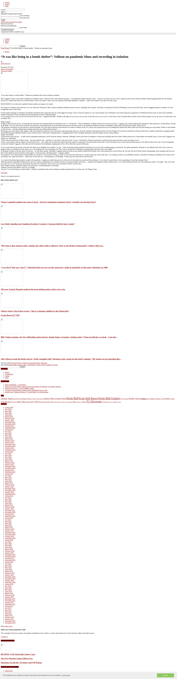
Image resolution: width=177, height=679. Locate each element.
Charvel (34, 399)
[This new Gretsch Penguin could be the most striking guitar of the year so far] (12, 285)
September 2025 (10, 428)
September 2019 (10, 560)
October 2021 (9, 514)
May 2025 (8, 435)
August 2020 (9, 540)
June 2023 (8, 477)
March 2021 (9, 527)
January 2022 (9, 509)
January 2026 (9, 420)
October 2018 (9, 580)
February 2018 (9, 595)
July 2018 (8, 586)
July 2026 (8, 409)
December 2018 (10, 577)
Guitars (7, 2)
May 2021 (8, 523)
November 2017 (10, 601)
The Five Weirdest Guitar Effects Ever (17, 658)
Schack (56, 402)
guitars (143, 398)
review (52, 402)
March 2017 (9, 615)
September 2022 (10, 494)
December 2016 (10, 621)
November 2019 (10, 556)
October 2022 (9, 492)
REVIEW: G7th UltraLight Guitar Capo (18, 654)
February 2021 (9, 529)
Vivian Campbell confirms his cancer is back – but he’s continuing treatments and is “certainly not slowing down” (48, 202)
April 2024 (8, 459)
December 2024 (10, 444)
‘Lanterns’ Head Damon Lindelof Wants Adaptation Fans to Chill (26, 390)
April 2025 (8, 437)
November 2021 (10, 512)
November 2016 (10, 623)
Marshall (7, 402)
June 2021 (8, 521)
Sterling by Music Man (66, 402)
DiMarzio (47, 399)
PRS (36, 402)
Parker (28, 402)
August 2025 (9, 429)
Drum (63, 398)
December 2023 (10, 466)
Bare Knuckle (17, 399)
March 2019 (9, 571)
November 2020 (10, 534)
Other (7, 6)
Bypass (29, 399)
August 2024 (9, 451)
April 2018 (8, 591)
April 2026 (8, 415)
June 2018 (8, 588)
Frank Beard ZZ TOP (10, 315)
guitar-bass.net (5, 63)
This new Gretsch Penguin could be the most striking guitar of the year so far (33, 289)
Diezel (41, 398)
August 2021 (9, 518)
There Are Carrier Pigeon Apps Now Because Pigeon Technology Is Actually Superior (33, 386)
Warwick (115, 402)
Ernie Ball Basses (88, 398)
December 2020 (10, 532)
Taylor (84, 402)
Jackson (157, 399)
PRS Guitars (42, 402)
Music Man (21, 402)
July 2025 (8, 431)
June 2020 (8, 543)
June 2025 (8, 433)
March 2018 (9, 593)
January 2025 (9, 442)
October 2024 (9, 448)
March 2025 (9, 439)
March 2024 (9, 461)
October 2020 (9, 536)
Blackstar (24, 399)
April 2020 (8, 547)
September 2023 (10, 472)
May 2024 (8, 457)
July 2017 (8, 608)
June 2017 (8, 610)
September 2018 (10, 582)
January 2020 (9, 553)
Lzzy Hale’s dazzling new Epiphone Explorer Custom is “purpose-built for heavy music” (38, 224)
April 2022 (8, 503)
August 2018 (9, 584)
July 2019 (8, 564)
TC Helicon (105, 402)
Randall (48, 402)
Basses (7, 4)
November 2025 (10, 424)
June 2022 (8, 499)
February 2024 (9, 463)
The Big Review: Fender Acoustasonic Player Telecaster (29, 363)
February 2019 (9, 573)
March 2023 (9, 483)
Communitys (9, 374)
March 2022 (9, 505)
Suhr (74, 402)
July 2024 (8, 453)
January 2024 (9, 464)
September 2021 (10, 516)
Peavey (32, 402)
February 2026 (9, 418)
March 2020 (9, 549)
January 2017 (9, 619)
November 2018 (10, 578)
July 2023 (8, 475)
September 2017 (10, 604)
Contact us (4, 636)
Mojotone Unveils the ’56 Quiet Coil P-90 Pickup (21, 663)
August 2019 (9, 562)
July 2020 (8, 542)
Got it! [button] (165, 675)
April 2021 (8, 525)
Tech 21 (110, 402)
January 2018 (9, 597)
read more (4, 173)
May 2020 (8, 545)
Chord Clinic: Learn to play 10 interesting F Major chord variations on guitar (33, 365)
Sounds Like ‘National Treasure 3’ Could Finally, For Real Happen (26, 392)
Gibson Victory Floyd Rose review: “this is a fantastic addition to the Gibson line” (35, 311)
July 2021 (8, 520)
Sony (59, 402)
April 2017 (8, 613)
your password (24, 18)
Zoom (119, 402)
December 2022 (10, 488)
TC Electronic (94, 401)
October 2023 (9, 470)
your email (23, 27)
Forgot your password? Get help (11, 22)
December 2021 (10, 510)
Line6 (162, 399)
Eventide (125, 399)
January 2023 (9, 486)
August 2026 (9, 407)
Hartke (148, 398)
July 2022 (8, 497)
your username (24, 15)
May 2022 (8, 501)
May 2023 (8, 479)
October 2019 (9, 558)
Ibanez (153, 399)
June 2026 (8, 411)
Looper (167, 398)
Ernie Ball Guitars (109, 398)
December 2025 (10, 422)
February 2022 (9, 507)
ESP (121, 399)
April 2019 (8, 569)
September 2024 (10, 450)
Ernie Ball (72, 398)
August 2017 (9, 606)
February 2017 (9, 617)
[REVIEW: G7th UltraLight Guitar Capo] (6, 650)
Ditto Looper (55, 398)
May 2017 (8, 612)
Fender (131, 398)
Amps (10, 398)
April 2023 (8, 481)
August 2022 (9, 496)
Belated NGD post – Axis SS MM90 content (19, 388)
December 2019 (10, 555)
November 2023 (10, 468)
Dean (38, 399)
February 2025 (9, 440)
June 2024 (8, 455)
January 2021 (9, 531)
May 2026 (8, 413)
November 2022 (10, 490)
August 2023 (9, 474)
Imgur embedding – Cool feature (15, 385)
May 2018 (8, 589)
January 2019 (9, 575)
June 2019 (8, 566)
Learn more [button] (66, 675)
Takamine (79, 402)
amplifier (4, 399)
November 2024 (10, 446)
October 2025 (9, 426)
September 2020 (10, 538)
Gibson (137, 399)
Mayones (13, 402)
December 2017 (10, 599)
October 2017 (9, 602)
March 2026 (9, 417)
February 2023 (9, 485)
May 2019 (8, 567)
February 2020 (9, 551)
